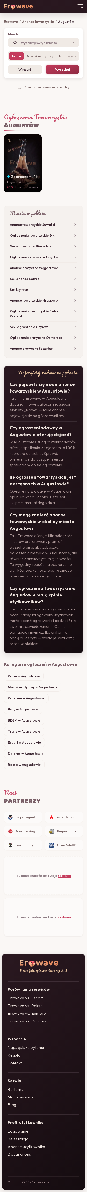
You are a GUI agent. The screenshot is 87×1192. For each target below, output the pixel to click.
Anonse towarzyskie (38, 21)
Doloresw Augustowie (25, 753)
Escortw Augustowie (24, 742)
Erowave (11, 21)
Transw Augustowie (24, 731)
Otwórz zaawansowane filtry (46, 87)
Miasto (13, 34)
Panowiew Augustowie (26, 698)
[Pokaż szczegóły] (9, 140)
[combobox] (43, 42)
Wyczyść (24, 69)
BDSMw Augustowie (24, 720)
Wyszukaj (62, 69)
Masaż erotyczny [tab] (40, 56)
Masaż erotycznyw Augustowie (32, 687)
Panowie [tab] (66, 56)
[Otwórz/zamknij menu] (80, 6)
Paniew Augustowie (24, 676)
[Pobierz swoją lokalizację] (15, 42)
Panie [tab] (16, 56)
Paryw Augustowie (23, 709)
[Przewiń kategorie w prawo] (74, 56)
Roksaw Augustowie (24, 764)
